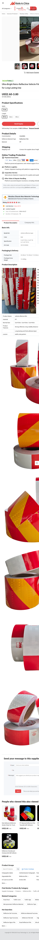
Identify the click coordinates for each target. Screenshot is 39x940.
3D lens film (22, 880)
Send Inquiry (18, 124)
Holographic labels (7, 873)
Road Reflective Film (25, 922)
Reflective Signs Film (9, 922)
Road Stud (6, 900)
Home (3, 13)
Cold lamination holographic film (27, 873)
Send (18, 791)
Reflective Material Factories (29, 913)
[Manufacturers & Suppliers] (19, 3)
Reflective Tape (31, 904)
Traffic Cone (17, 900)
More (3, 926)
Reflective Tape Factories (10, 918)
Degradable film (6, 876)
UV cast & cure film (7, 880)
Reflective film (23, 876)
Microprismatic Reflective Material (13, 904)
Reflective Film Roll (27, 918)
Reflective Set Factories (10, 913)
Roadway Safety (24, 13)
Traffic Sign (28, 900)
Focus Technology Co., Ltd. (24, 932)
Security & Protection (12, 13)
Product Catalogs (28, 869)
